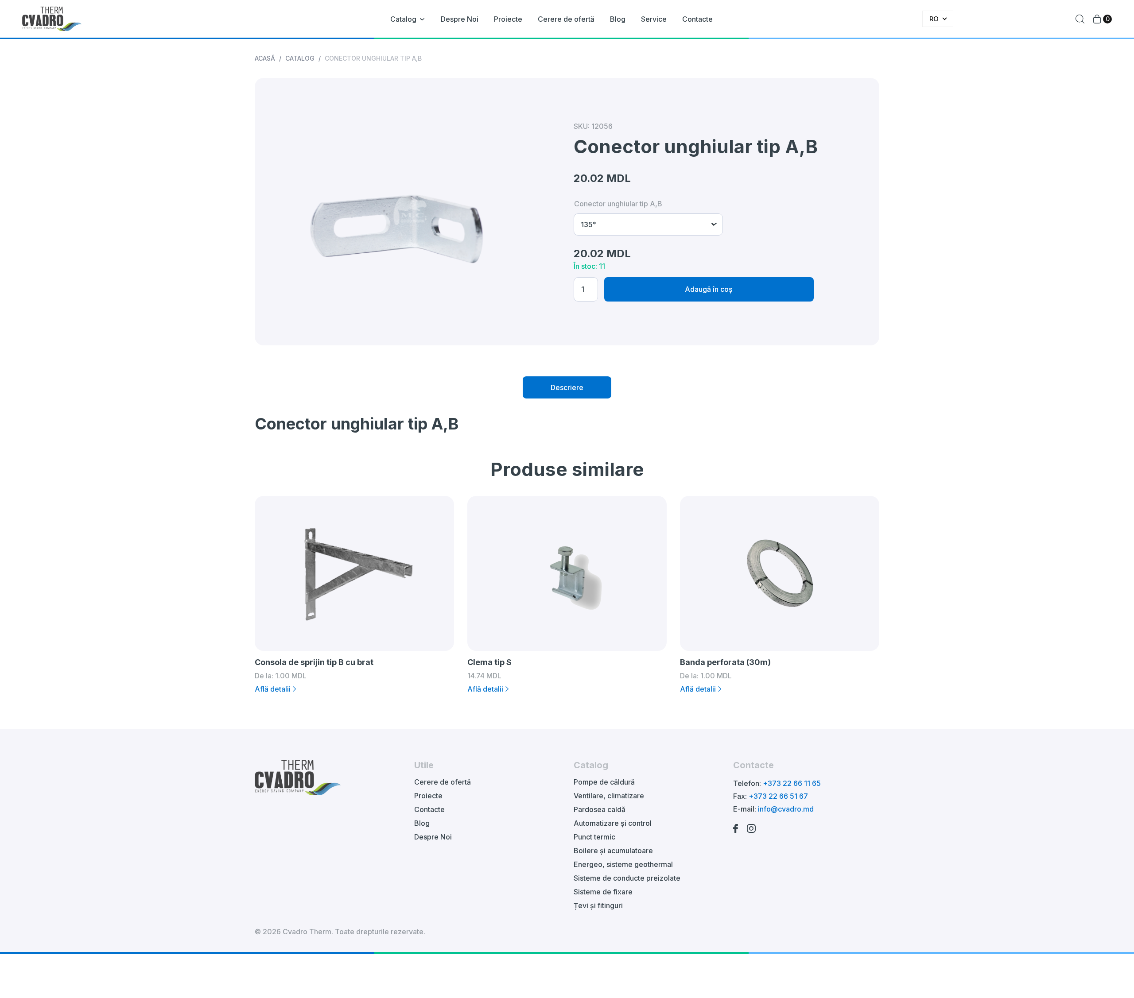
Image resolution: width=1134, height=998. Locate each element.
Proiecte (508, 19)
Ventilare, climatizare (609, 795)
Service (654, 19)
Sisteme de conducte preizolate (627, 878)
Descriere (567, 387)
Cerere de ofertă (566, 19)
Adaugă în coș (709, 289)
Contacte (697, 19)
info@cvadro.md (786, 809)
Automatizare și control (613, 823)
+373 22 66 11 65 (792, 783)
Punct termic (594, 836)
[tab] (567, 387)
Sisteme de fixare (603, 891)
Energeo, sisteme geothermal (623, 864)
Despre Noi (459, 19)
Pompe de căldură (604, 782)
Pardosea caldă (599, 809)
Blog (617, 19)
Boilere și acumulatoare (613, 850)
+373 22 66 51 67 (778, 796)
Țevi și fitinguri (598, 905)
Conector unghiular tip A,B (618, 203)
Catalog (403, 19)
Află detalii (273, 689)
